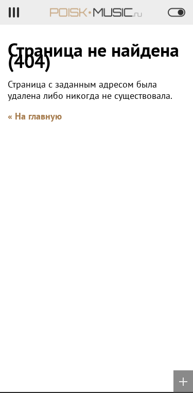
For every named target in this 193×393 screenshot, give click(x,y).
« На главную (35, 116)
